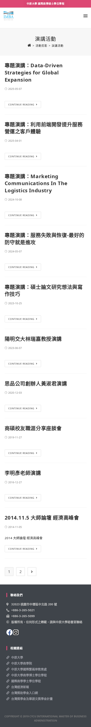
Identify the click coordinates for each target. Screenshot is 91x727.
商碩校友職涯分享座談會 (33, 428)
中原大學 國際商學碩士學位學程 (46, 3)
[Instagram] (16, 632)
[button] (85, 15)
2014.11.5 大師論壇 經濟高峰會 (42, 517)
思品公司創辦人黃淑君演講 (36, 383)
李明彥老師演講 (23, 472)
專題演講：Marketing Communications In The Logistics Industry (36, 183)
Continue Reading (21, 104)
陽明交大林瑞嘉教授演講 (33, 338)
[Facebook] (9, 632)
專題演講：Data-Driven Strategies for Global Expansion (34, 72)
